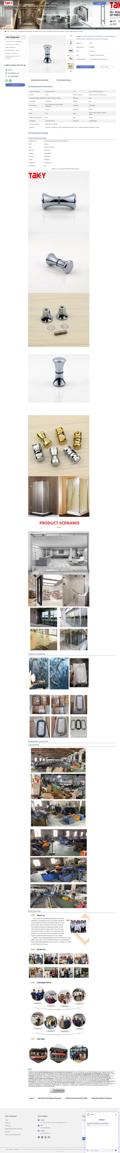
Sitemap (16, 1149)
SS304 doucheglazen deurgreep (102, 1098)
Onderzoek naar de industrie (13, 1129)
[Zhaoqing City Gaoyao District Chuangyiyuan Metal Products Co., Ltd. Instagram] (45, 1137)
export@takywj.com (13, 73)
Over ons (8, 1123)
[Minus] (116, 1115)
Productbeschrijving (64, 80)
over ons (54, 3)
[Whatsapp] (6, 80)
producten (63, 3)
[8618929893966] (49, 1137)
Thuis (47, 3)
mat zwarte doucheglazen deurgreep (49, 1098)
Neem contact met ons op (13, 1134)
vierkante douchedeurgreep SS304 (76, 1098)
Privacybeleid (9, 1149)
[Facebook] (42, 1137)
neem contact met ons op (84, 3)
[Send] (116, 1150)
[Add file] (88, 1150)
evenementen (74, 3)
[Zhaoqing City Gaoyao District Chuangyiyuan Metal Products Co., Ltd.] (8, 3)
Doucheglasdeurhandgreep (25, 31)
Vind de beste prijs (85, 66)
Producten (13, 31)
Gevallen (7, 1131)
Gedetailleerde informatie (39, 80)
